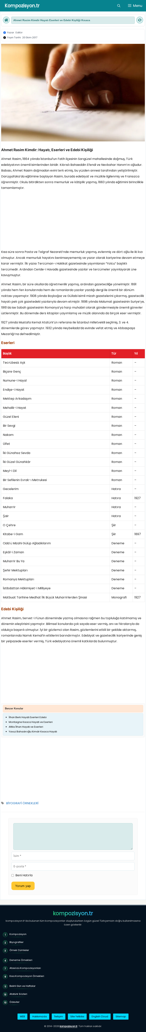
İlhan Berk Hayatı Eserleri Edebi (28, 717)
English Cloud (100, 1016)
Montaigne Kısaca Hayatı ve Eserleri (31, 722)
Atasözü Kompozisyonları (25, 968)
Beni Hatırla (24, 875)
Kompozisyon (18, 934)
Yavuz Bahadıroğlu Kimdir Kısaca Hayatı (33, 731)
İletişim (58, 1016)
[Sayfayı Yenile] (139, 20)
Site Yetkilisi (77, 1016)
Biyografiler (17, 942)
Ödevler (15, 1002)
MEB (22, 1016)
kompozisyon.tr (73, 913)
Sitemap (121, 1016)
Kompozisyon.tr (22, 5)
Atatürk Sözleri (18, 994)
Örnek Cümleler (19, 950)
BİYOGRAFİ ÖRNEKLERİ (22, 803)
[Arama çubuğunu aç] (118, 5)
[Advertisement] (73, 221)
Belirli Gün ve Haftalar (23, 986)
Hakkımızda (39, 1016)
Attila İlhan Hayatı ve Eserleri (26, 727)
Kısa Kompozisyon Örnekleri (27, 976)
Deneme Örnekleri (21, 960)
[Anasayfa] (6, 20)
